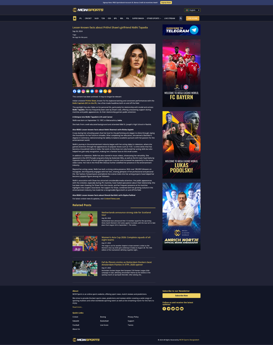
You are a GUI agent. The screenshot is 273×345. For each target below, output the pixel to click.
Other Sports (153, 18)
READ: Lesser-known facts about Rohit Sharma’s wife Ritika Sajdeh (105, 129)
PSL (127, 18)
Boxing (103, 317)
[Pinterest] (96, 91)
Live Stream (169, 18)
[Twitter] (79, 91)
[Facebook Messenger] (92, 91)
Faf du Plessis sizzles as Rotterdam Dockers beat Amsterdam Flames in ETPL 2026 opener (127, 263)
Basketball (104, 321)
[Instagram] (83, 91)
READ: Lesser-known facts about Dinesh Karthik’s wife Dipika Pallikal (106, 195)
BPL (115, 18)
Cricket (88, 18)
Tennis (130, 325)
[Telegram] (101, 91)
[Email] (88, 91)
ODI (109, 18)
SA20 (96, 18)
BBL (121, 18)
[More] (109, 91)
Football (76, 325)
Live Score (192, 18)
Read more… (78, 307)
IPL (80, 18)
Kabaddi (76, 321)
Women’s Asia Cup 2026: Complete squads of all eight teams (126, 238)
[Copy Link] (105, 91)
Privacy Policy (133, 317)
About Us (76, 329)
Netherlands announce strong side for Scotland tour (126, 213)
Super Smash (138, 18)
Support (131, 321)
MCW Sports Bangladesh (189, 340)
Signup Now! (166, 2)
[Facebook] (74, 91)
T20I (103, 18)
